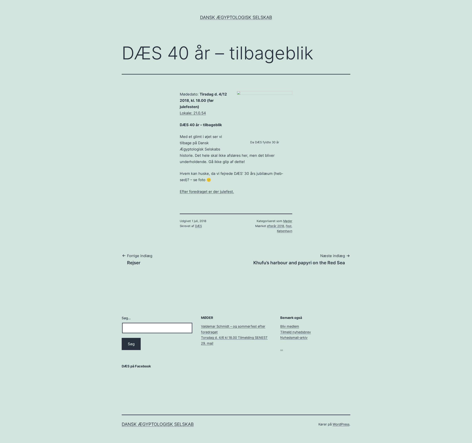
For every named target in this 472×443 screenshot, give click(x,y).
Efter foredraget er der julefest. (207, 191)
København (284, 231)
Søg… (126, 318)
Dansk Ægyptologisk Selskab (236, 17)
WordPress (341, 424)
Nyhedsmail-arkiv (294, 338)
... (281, 349)
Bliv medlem (289, 326)
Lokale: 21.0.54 (193, 113)
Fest (288, 226)
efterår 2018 (275, 226)
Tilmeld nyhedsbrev (295, 332)
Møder (287, 221)
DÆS (198, 226)
